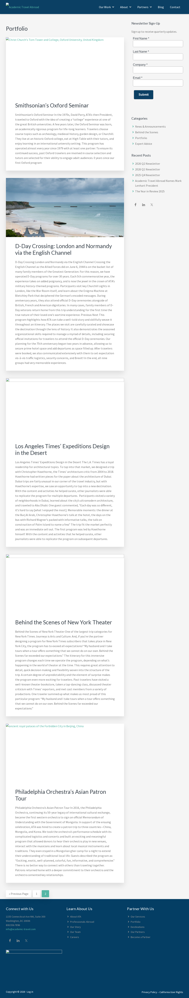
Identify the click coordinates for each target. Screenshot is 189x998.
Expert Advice (143, 143)
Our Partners (138, 932)
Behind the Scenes (146, 132)
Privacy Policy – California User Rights (162, 992)
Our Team (75, 932)
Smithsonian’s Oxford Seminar (52, 105)
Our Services (138, 916)
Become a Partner (140, 937)
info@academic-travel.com (21, 929)
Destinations (138, 927)
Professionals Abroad (82, 921)
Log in (30, 991)
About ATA (75, 916)
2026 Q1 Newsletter (147, 169)
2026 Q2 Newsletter (147, 163)
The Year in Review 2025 (150, 191)
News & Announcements (150, 126)
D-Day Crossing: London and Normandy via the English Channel (63, 249)
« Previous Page (18, 893)
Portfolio (141, 138)
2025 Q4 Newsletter (147, 175)
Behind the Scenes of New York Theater (63, 622)
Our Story (75, 927)
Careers (74, 937)
